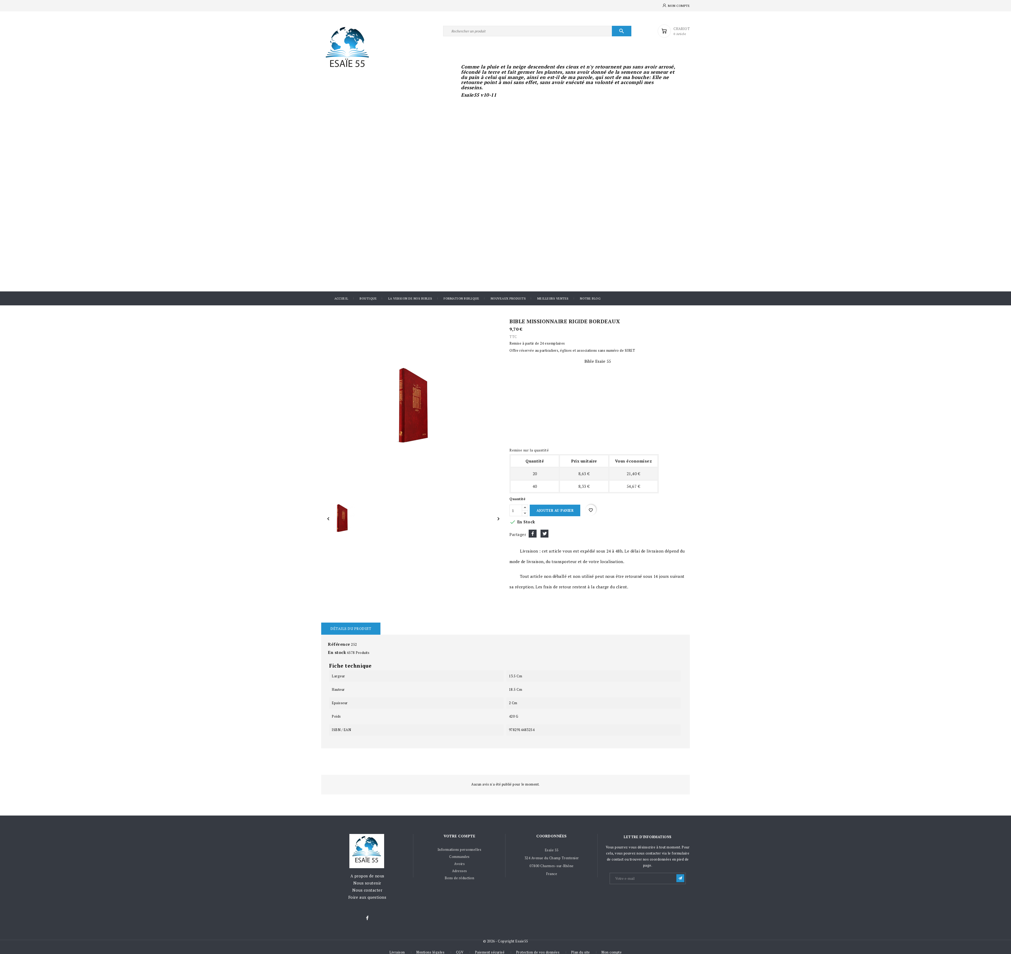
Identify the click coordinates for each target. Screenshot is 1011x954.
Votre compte (459, 835)
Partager (533, 534)
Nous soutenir (367, 883)
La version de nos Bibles (410, 298)
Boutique (368, 298)
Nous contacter (367, 890)
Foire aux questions (367, 897)
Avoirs (459, 863)
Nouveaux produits (508, 298)
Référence (339, 644)
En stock (337, 652)
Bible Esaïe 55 (597, 361)
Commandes (459, 856)
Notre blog (590, 298)
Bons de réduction (459, 878)
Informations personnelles (460, 849)
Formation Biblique (461, 298)
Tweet (544, 534)
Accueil (341, 298)
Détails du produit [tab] (350, 628)
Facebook (367, 918)
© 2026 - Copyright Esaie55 (505, 941)
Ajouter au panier (555, 510)
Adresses (459, 870)
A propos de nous (367, 875)
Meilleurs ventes (553, 298)
